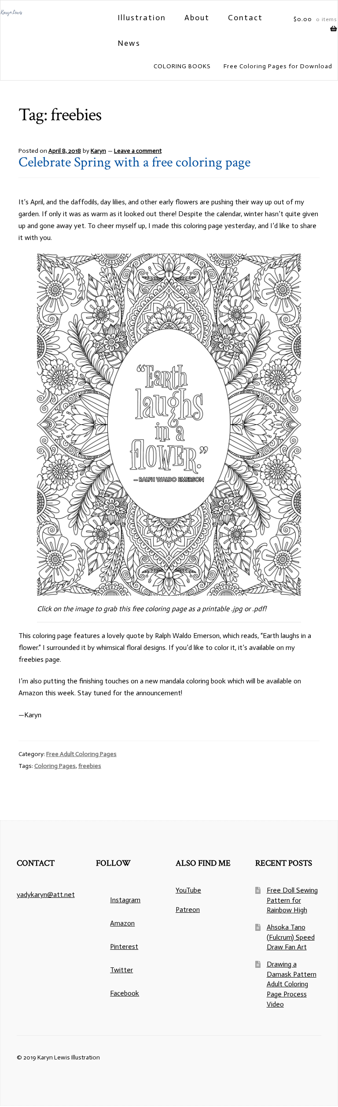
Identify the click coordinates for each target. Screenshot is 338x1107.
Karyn (98, 151)
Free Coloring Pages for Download (278, 66)
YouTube (188, 890)
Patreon (188, 909)
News (129, 43)
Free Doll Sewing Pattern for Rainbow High (292, 900)
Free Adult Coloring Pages (81, 754)
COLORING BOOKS (182, 66)
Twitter (121, 970)
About (196, 17)
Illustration (142, 17)
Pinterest (124, 946)
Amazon (122, 923)
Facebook (124, 993)
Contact (245, 17)
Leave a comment (138, 151)
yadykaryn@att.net (46, 894)
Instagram (125, 900)
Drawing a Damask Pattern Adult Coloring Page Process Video (291, 984)
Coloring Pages (55, 766)
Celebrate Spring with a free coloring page (134, 162)
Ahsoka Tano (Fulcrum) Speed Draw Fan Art (291, 937)
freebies (89, 766)
